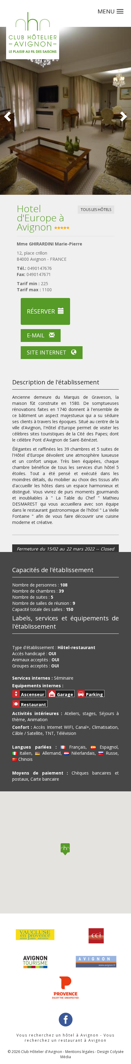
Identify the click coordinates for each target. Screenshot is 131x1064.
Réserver (41, 311)
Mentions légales (79, 1051)
